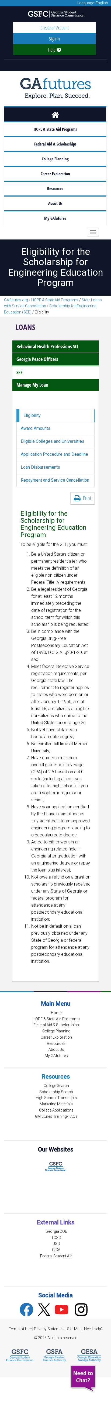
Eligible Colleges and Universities (52, 441)
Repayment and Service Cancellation (55, 480)
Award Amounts (35, 428)
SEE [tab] (19, 372)
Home (56, 1013)
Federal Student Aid (56, 1256)
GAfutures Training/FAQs (56, 1116)
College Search (56, 1085)
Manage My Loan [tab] (32, 384)
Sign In (54, 38)
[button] (84, 1379)
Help (52, 49)
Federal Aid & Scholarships (55, 144)
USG (56, 1243)
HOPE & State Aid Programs (55, 129)
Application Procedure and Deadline (54, 454)
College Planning (55, 159)
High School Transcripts (56, 1098)
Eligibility (32, 415)
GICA (56, 1250)
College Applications (56, 1110)
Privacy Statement (49, 1329)
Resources (55, 188)
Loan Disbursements (40, 467)
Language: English (92, 3)
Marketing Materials (56, 1104)
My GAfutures (55, 218)
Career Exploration (55, 174)
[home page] (55, 113)
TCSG (56, 1237)
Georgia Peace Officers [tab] (37, 359)
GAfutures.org (16, 300)
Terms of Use (20, 1329)
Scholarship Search (56, 1092)
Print (86, 498)
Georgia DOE (56, 1231)
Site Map (74, 1329)
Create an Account (54, 27)
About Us (55, 203)
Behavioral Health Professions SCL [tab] (47, 346)
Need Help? (93, 1329)
